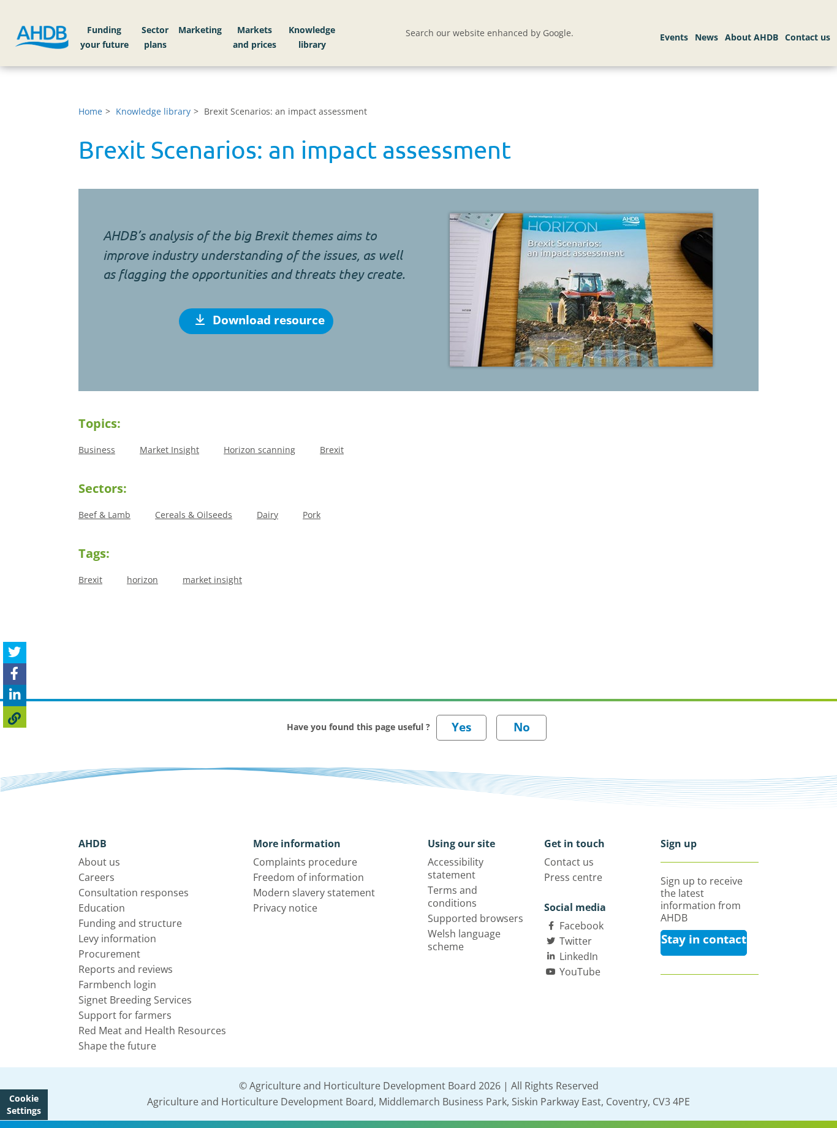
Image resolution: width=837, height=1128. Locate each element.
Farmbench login (117, 984)
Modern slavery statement (314, 892)
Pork (311, 514)
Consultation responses (133, 892)
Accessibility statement (455, 868)
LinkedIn (578, 956)
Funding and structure (130, 923)
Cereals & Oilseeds (193, 514)
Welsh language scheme (464, 940)
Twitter (575, 941)
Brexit (332, 449)
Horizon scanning (259, 449)
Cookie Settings (24, 1104)
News (706, 37)
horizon (142, 579)
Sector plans (155, 37)
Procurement (109, 954)
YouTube (579, 971)
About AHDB (751, 37)
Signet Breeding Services (135, 1000)
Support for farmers (125, 1015)
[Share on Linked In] (14, 696)
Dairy (267, 514)
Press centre (573, 877)
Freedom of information (308, 877)
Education (101, 908)
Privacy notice (285, 908)
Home (90, 111)
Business (96, 449)
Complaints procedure (305, 862)
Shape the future (117, 1046)
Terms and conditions (452, 896)
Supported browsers (475, 918)
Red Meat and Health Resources (152, 1030)
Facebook (581, 925)
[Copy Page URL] (14, 717)
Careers (96, 877)
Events (674, 37)
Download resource (267, 320)
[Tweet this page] (14, 653)
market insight (212, 579)
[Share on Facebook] (14, 674)
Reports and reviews (125, 969)
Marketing (200, 30)
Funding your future (104, 37)
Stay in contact (703, 939)
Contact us (807, 37)
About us (99, 862)
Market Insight (169, 449)
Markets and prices (254, 37)
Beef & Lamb (104, 514)
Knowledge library (312, 37)
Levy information (117, 938)
